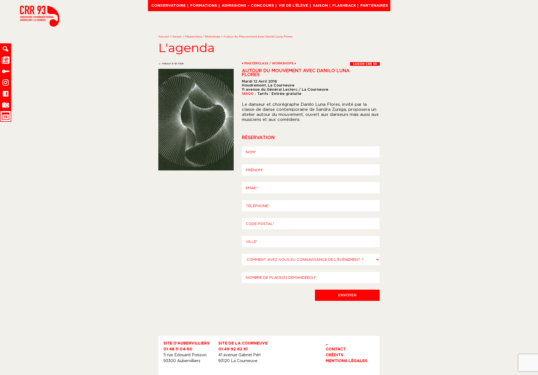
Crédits (334, 355)
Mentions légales (346, 360)
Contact (336, 349)
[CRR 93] (39, 24)
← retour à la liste (171, 63)
